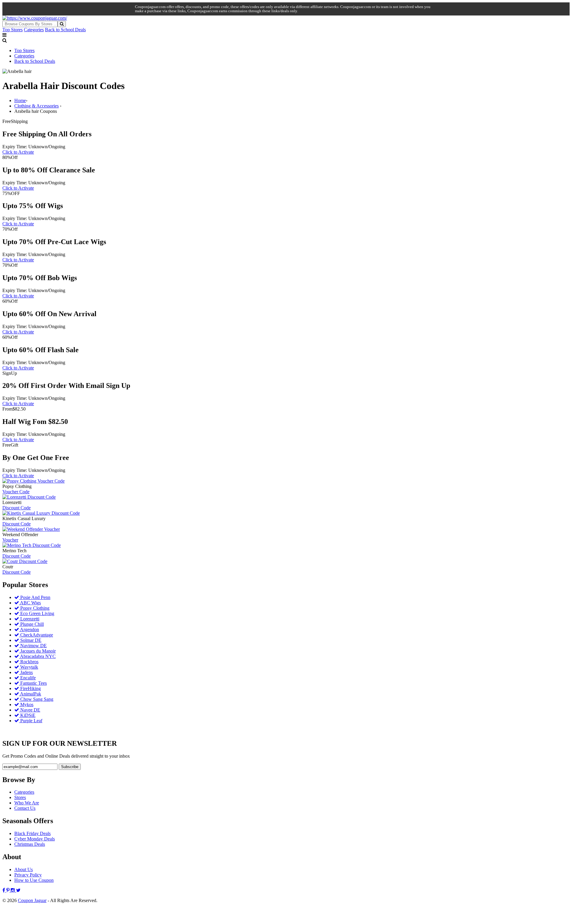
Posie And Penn (34, 597)
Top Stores (12, 29)
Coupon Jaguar (32, 900)
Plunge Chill (31, 624)
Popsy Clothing (34, 608)
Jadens (26, 672)
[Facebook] (4, 890)
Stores (20, 797)
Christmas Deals (29, 844)
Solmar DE (30, 640)
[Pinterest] (8, 890)
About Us (23, 869)
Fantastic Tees (33, 683)
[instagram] (13, 890)
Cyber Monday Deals (34, 838)
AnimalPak (30, 693)
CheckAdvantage (36, 634)
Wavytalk (28, 667)
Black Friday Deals (32, 833)
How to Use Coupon (34, 880)
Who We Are (26, 802)
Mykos (26, 704)
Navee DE (29, 709)
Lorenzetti (29, 618)
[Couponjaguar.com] (34, 18)
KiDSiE (27, 715)
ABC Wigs (30, 602)
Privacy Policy (28, 874)
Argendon (29, 629)
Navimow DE (33, 645)
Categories (34, 29)
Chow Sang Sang (36, 699)
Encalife (27, 677)
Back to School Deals (65, 29)
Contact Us (24, 808)
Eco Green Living (36, 613)
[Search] (61, 24)
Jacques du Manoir (37, 650)
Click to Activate (18, 152)
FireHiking (30, 688)
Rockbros (28, 661)
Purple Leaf (30, 720)
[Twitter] (18, 890)
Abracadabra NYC (37, 656)
